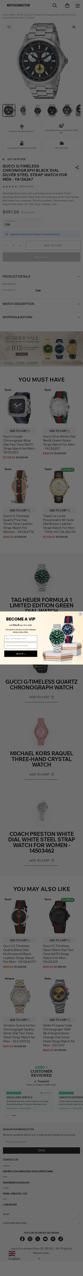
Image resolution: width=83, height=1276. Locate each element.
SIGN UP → (21, 653)
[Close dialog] (80, 614)
